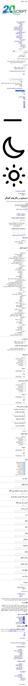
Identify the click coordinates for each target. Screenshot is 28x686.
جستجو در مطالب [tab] (21, 213)
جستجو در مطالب (21, 587)
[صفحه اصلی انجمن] (13, 101)
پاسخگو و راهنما (19, 462)
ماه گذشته (20, 361)
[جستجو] (14, 51)
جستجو (20, 42)
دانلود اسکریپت (19, 617)
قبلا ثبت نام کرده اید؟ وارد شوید (17, 71)
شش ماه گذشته (19, 362)
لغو (23, 588)
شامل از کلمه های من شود (15, 61)
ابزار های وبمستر (18, 28)
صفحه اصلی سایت (20, 21)
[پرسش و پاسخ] (13, 104)
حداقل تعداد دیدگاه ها (19, 409)
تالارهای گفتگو (19, 33)
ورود (20, 85)
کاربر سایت (20, 467)
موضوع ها (21, 243)
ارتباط (20, 596)
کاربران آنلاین (19, 35)
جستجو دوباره (24, 206)
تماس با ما (22, 637)
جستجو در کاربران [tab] (21, 215)
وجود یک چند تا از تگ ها (14, 224)
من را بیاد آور (19, 83)
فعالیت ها (22, 39)
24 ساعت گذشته (19, 358)
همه (22, 240)
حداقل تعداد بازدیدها (20, 423)
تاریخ (21, 595)
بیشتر (20, 30)
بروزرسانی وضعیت (18, 241)
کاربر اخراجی (20, 466)
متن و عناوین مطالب (18, 67)
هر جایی (21, 55)
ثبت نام (23, 92)
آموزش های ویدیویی (17, 29)
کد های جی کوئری (18, 26)
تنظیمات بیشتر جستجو (21, 209)
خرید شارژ (22, 46)
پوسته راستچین (12, 630)
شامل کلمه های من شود (16, 62)
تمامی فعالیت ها (18, 41)
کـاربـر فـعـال (20, 463)
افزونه (20, 25)
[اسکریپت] (13, 102)
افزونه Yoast (2, 629)
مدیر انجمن (20, 470)
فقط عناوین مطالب (18, 68)
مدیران (20, 34)
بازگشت (20, 649)
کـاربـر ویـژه (20, 465)
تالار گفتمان (20, 618)
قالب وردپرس (14, 629)
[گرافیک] (13, 106)
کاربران (24, 431)
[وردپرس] (13, 105)
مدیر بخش (20, 473)
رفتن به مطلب (24, 1)
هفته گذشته (20, 360)
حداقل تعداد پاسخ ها (20, 416)
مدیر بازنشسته (20, 471)
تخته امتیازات (19, 37)
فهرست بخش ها (21, 32)
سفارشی (21, 365)
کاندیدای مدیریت (19, 469)
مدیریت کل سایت (19, 474)
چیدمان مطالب (21, 593)
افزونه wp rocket (8, 629)
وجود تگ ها (16, 225)
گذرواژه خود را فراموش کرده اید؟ (14, 88)
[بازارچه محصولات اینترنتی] (13, 107)
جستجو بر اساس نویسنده (18, 234)
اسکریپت (20, 23)
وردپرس (5, 629)
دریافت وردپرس (19, 623)
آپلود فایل (23, 44)
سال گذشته (20, 364)
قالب (21, 24)
